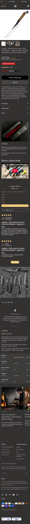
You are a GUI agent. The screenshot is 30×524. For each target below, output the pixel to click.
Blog (17, 452)
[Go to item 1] (3, 44)
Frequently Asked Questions (20, 455)
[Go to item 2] (8, 44)
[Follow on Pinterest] (10, 495)
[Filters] (3, 210)
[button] (4, 67)
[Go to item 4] (17, 44)
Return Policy (5, 454)
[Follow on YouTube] (14, 495)
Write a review (15, 205)
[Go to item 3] (13, 44)
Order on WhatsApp (15, 77)
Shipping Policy (5, 452)
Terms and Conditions (7, 447)
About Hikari (19, 449)
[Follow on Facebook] (2, 495)
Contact (18, 447)
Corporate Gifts (20, 459)
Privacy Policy (5, 449)
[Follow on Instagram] (6, 495)
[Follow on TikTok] (17, 495)
